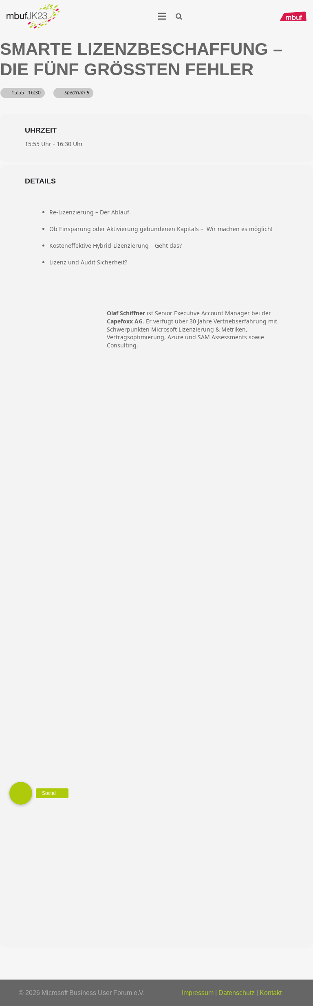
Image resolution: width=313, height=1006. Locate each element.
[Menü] (162, 16)
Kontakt (271, 992)
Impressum (198, 992)
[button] (179, 16)
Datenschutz (236, 992)
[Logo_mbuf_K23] (33, 16)
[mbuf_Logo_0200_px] (293, 16)
